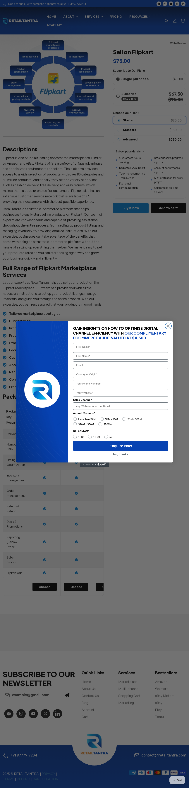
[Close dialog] (168, 326)
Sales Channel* (82, 399)
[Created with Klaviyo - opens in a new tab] (94, 464)
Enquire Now (120, 446)
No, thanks (120, 454)
